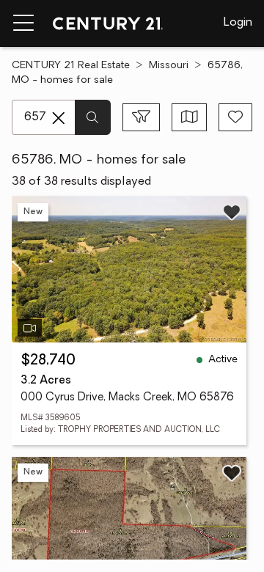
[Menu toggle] (23, 23)
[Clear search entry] (58, 118)
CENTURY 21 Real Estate (71, 65)
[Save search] (235, 117)
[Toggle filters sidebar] (141, 117)
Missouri (168, 65)
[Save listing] (232, 212)
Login (238, 23)
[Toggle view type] (190, 117)
